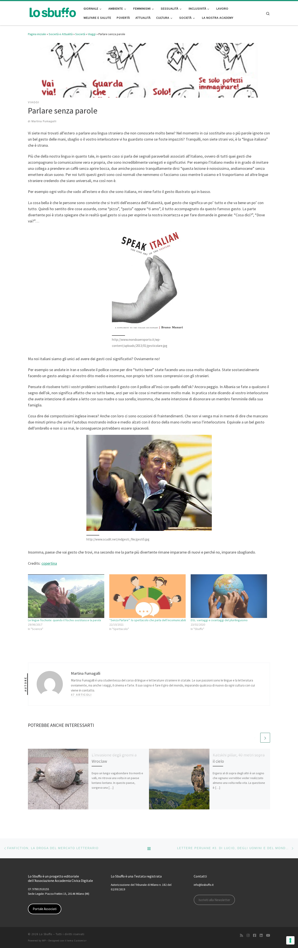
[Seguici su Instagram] (248, 935)
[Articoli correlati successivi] (265, 738)
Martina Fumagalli (44, 121)
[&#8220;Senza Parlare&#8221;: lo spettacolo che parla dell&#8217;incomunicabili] (147, 596)
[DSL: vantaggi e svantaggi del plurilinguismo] (229, 596)
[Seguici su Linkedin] (261, 935)
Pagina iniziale (37, 34)
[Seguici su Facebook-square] (254, 935)
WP (44, 940)
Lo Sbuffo (45, 934)
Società (80, 34)
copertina (49, 563)
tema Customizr (77, 940)
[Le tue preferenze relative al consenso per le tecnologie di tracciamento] (290, 940)
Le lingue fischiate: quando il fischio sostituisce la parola (64, 620)
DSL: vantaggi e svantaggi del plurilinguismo (219, 620)
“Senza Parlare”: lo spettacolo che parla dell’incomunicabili (147, 620)
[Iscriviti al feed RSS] (241, 935)
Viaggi (92, 34)
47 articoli (81, 694)
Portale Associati (45, 909)
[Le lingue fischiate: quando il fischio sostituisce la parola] (66, 596)
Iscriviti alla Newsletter (214, 900)
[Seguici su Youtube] (268, 935)
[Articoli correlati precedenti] (255, 738)
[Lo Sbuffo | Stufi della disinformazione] (52, 12)
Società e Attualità (61, 34)
